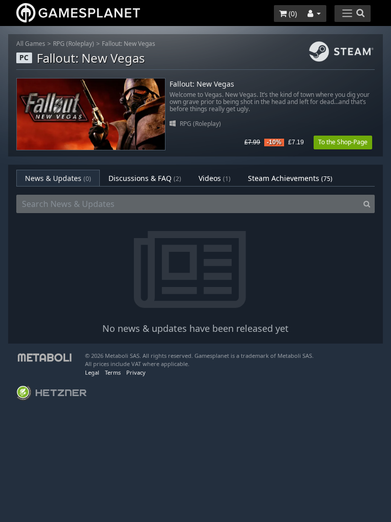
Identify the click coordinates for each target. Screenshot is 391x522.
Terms (113, 372)
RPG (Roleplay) (73, 43)
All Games (30, 43)
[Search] (367, 204)
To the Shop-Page (343, 142)
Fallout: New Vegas (128, 43)
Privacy (136, 372)
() (292, 13)
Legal (92, 372)
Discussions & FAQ (144, 178)
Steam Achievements (290, 178)
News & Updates (58, 178)
